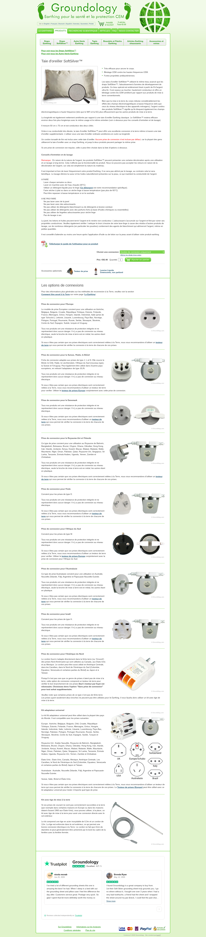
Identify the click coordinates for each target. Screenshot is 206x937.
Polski (91, 24)
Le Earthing (89, 294)
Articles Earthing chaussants (135, 42)
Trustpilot (78, 916)
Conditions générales (72, 930)
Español (69, 24)
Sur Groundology (65, 927)
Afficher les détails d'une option (130, 255)
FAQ (114, 31)
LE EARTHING (45, 31)
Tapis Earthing (95, 42)
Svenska (76, 24)
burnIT (159, 935)
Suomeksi (84, 24)
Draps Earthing (47, 42)
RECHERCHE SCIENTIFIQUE (83, 31)
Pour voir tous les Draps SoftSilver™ (58, 51)
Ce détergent (87, 188)
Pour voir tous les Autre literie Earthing (59, 54)
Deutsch (61, 24)
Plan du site (90, 930)
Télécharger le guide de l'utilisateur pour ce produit (73, 244)
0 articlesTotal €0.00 (121, 23)
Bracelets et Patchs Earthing (112, 42)
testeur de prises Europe (73, 390)
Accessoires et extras (156, 42)
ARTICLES (105, 31)
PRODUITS (60, 30)
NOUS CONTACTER (129, 31)
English (47, 24)
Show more (110, 901)
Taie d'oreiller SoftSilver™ (62, 61)
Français (54, 24)
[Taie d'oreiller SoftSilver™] (71, 85)
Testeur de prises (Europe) (130, 787)
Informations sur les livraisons (88, 927)
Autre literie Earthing (79, 42)
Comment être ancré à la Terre (55, 294)
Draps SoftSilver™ (62, 42)
